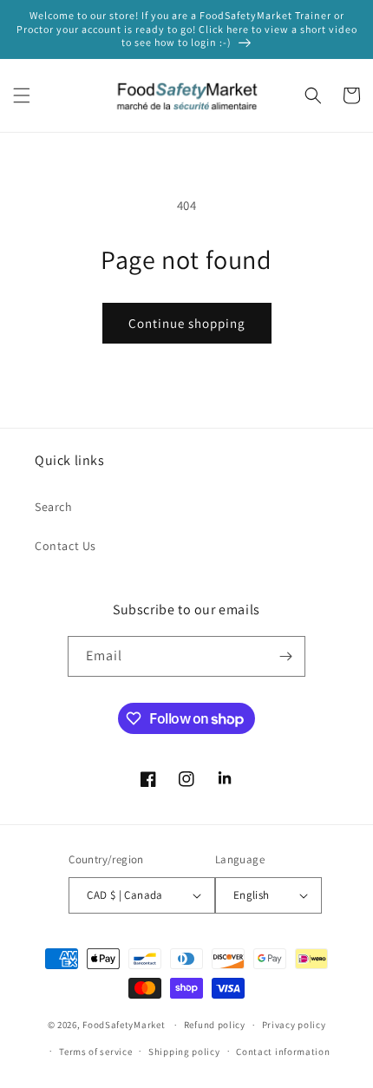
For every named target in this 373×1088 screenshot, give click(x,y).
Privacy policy (294, 1025)
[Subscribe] (285, 656)
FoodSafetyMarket (123, 1025)
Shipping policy (184, 1051)
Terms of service (95, 1051)
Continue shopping (186, 323)
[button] (22, 95)
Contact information (283, 1051)
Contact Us (65, 546)
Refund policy (214, 1025)
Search (54, 507)
